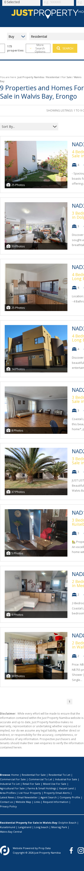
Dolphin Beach (67, 822)
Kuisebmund (7, 827)
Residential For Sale (34, 774)
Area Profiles (8, 792)
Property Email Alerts (57, 792)
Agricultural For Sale (12, 788)
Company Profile (70, 797)
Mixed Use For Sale (54, 783)
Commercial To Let (40, 779)
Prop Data (45, 848)
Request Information (55, 802)
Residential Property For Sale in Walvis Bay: (29, 822)
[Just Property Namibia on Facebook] (71, 850)
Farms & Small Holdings (42, 788)
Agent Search (49, 797)
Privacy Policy (8, 806)
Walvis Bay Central (11, 831)
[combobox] (26, 126)
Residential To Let (59, 774)
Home (15, 774)
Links (37, 802)
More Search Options (40, 48)
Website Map (23, 802)
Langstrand (24, 827)
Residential (52, 77)
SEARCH (67, 48)
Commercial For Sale (13, 779)
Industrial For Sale (66, 779)
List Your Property (30, 792)
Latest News (7, 797)
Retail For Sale (31, 783)
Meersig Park (59, 827)
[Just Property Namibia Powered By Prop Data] (4, 850)
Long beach (41, 827)
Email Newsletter (27, 797)
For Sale (67, 77)
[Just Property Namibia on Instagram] (81, 850)
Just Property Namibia (30, 77)
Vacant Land (66, 788)
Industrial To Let (10, 783)
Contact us (6, 802)
